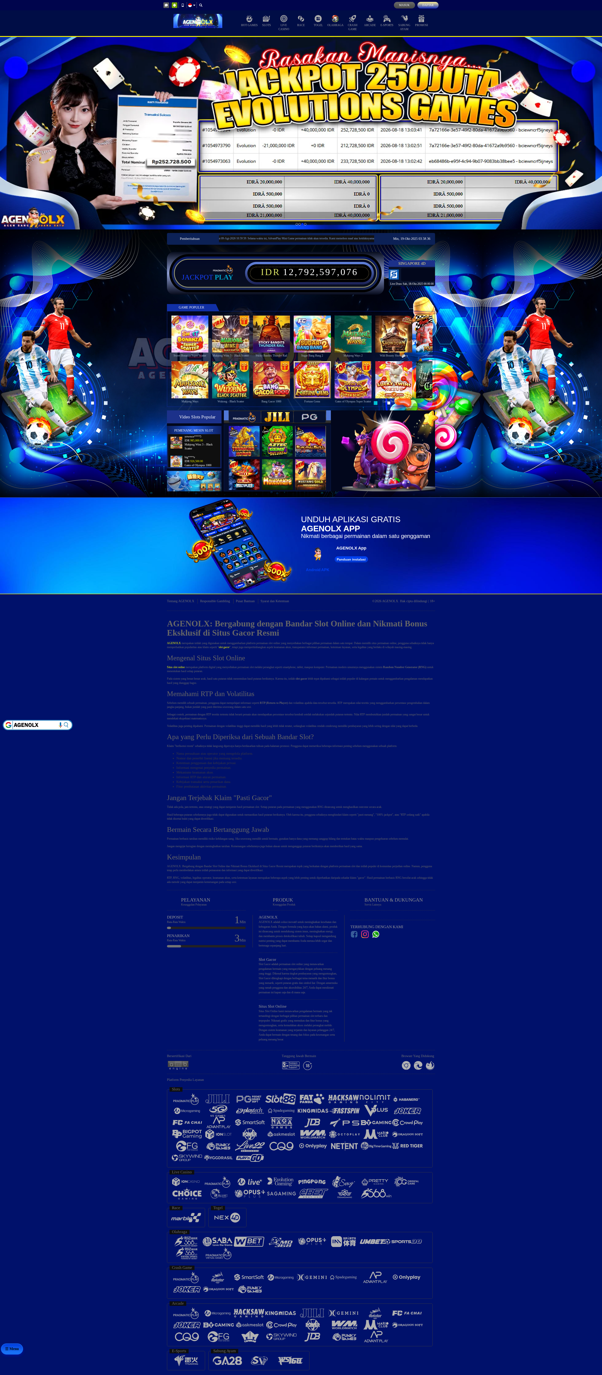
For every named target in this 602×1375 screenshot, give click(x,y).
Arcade (370, 25)
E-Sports (386, 25)
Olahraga (335, 25)
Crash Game (352, 27)
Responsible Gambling (215, 601)
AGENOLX (174, 643)
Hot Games (249, 25)
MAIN (193, 334)
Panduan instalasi (351, 559)
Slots (266, 25)
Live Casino (283, 27)
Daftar (428, 5)
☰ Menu (12, 1349)
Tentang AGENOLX (180, 601)
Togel (318, 25)
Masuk (404, 5)
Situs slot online (176, 667)
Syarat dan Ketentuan (275, 601)
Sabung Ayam (404, 27)
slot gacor (224, 647)
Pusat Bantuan (245, 601)
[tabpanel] (301, 133)
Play (224, 277)
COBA (247, 436)
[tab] (245, 417)
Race (301, 25)
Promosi (421, 25)
